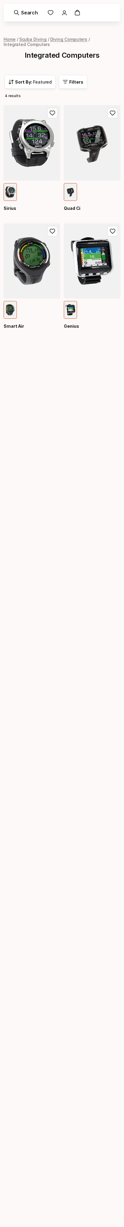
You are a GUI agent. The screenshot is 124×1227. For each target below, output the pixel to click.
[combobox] (30, 81)
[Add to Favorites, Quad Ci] (112, 113)
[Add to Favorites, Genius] (112, 231)
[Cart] (77, 12)
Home (10, 39)
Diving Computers (69, 39)
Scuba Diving (33, 39)
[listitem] (10, 192)
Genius (71, 326)
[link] (50, 12)
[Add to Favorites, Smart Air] (52, 231)
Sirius (10, 208)
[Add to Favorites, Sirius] (52, 113)
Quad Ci (72, 208)
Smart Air (14, 326)
